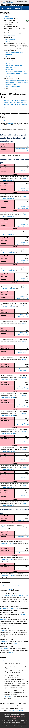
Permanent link (8, 47)
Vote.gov (20, 726)
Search (8, 8)
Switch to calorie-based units (13, 90)
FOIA (26, 720)
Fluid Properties (10, 77)
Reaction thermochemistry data (14, 62)
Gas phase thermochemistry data (14, 52)
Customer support (8, 696)
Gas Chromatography (11, 75)
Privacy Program (21, 714)
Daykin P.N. (3, 630)
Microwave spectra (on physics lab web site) (17, 80)
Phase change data (11, 60)
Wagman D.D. (3, 619)
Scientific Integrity (20, 722)
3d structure (11, 35)
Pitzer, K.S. (18, 595)
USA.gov (15, 726)
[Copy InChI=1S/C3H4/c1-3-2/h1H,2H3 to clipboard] (11, 24)
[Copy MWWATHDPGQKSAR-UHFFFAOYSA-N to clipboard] (25, 29)
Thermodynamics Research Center (9, 608)
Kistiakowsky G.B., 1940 (22, 520)
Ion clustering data (11, 67)
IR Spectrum (9, 69)
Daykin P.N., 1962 (10, 180)
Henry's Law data (10, 64)
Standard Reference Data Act (16, 710)
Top (4, 120)
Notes (7, 56)
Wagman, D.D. (3, 595)
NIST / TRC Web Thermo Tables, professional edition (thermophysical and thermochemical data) (15, 106)
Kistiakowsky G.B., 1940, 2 (7, 527)
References (9, 54)
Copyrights (7, 716)
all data (23, 614)
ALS (1, 129)
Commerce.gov (22, 724)
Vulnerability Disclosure (7, 720)
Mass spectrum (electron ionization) (15, 71)
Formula (6, 16)
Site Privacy (6, 714)
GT (1, 131)
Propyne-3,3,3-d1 (10, 39)
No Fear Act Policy (19, 720)
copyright (10, 123)
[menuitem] (2, 8)
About (17, 8)
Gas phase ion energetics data (14, 65)
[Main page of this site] (2, 8)
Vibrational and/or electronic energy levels (17, 73)
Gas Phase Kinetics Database (13, 86)
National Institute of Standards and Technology (3, 5)
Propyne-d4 (9, 41)
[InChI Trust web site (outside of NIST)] (27, 21)
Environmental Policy (9, 722)
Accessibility (13, 714)
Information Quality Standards (10, 724)
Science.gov (9, 726)
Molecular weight (8, 18)
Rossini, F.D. (25, 595)
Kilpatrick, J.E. (11, 595)
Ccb (28, 146)
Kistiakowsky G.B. (4, 641)
